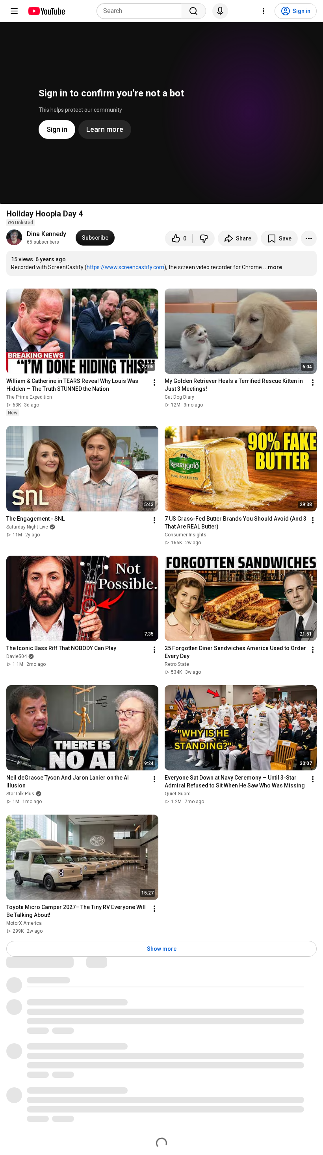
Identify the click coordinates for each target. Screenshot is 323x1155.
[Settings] (263, 11)
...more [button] (272, 267)
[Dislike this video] (204, 238)
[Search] (193, 11)
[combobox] (141, 11)
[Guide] (14, 11)
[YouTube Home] (46, 11)
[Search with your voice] (220, 11)
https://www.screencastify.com (125, 267)
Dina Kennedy (46, 234)
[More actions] (309, 238)
